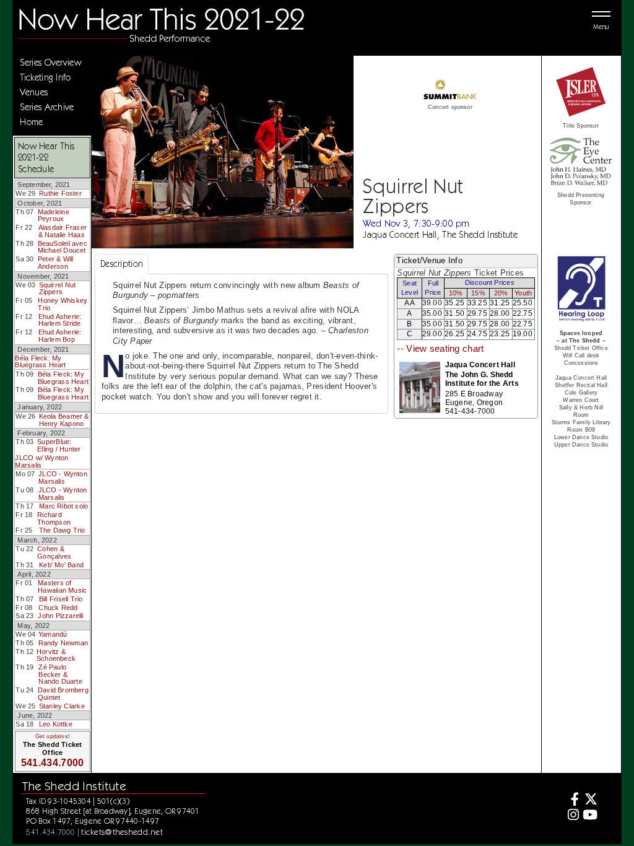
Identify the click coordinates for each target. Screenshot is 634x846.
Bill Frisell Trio (61, 599)
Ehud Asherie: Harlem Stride (60, 320)
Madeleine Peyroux (53, 215)
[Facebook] (572, 800)
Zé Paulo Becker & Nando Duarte (60, 674)
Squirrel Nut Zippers (57, 288)
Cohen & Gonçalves (54, 552)
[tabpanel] (241, 343)
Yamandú (52, 634)
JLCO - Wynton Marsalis (62, 477)
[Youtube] (589, 816)
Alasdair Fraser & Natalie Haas (62, 231)
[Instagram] (572, 816)
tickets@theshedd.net (122, 832)
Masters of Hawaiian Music (62, 586)
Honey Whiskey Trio (62, 304)
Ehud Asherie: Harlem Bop (60, 335)
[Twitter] (589, 800)
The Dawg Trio (62, 530)
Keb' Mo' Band (61, 565)
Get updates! (52, 736)
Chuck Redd (57, 607)
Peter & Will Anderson (56, 262)
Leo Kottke (55, 724)
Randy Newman (63, 643)
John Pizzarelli (60, 615)
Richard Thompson (54, 518)
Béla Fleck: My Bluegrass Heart (40, 361)
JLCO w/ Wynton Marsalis (41, 461)
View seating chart (445, 349)
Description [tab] (121, 264)
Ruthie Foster (60, 193)
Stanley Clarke (62, 706)
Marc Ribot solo (63, 506)
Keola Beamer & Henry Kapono (64, 419)
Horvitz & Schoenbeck (56, 655)
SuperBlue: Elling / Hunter (58, 445)
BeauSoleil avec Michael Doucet (62, 247)
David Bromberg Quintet (63, 693)
